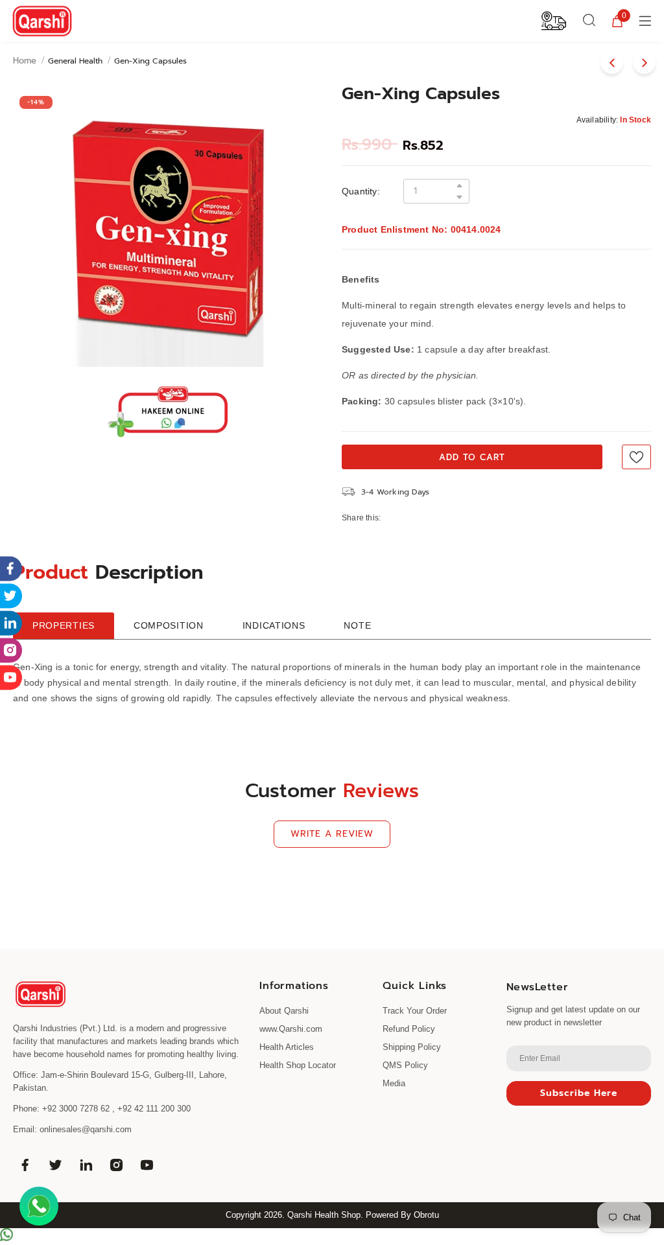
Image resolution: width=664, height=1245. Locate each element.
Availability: (597, 119)
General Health (75, 61)
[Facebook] (24, 1164)
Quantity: (361, 191)
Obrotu (426, 1215)
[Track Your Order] (554, 20)
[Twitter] (55, 1164)
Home (24, 60)
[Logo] (42, 21)
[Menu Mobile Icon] (646, 21)
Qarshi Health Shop (324, 1215)
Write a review (332, 834)
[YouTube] (146, 1164)
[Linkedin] (85, 1164)
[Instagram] (116, 1164)
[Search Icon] (589, 20)
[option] (167, 228)
